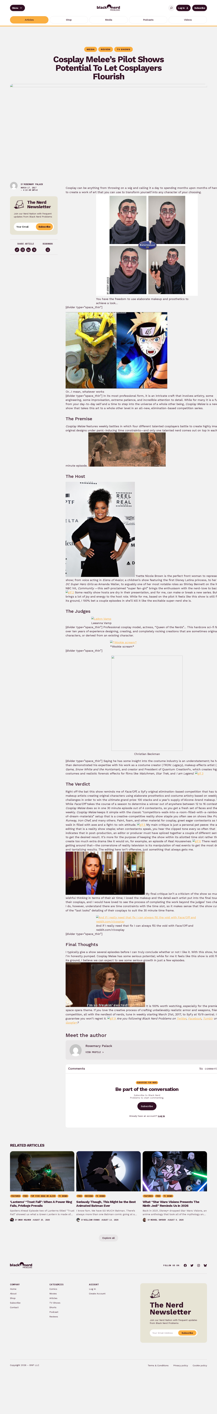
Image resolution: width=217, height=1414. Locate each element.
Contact (14, 1307)
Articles (53, 1298)
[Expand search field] (171, 8)
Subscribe (199, 8)
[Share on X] (34, 250)
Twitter (181, 1018)
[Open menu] (17, 8)
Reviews (53, 1316)
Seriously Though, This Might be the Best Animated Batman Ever (106, 1204)
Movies (53, 1293)
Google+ (71, 1022)
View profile (93, 1052)
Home (13, 1289)
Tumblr (208, 1018)
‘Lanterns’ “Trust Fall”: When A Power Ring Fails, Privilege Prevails (41, 1204)
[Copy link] (17, 250)
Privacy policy (180, 1365)
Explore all (108, 1237)
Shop (13, 1298)
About (13, 1293)
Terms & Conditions (158, 1365)
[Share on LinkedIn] (28, 250)
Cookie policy (200, 1365)
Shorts (52, 1307)
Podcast (53, 1312)
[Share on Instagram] (22, 250)
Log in (161, 1116)
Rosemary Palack (33, 184)
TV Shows (54, 1302)
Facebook (194, 1018)
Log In (181, 8)
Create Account (97, 1293)
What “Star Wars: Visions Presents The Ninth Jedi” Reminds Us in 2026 (171, 1204)
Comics (53, 1289)
